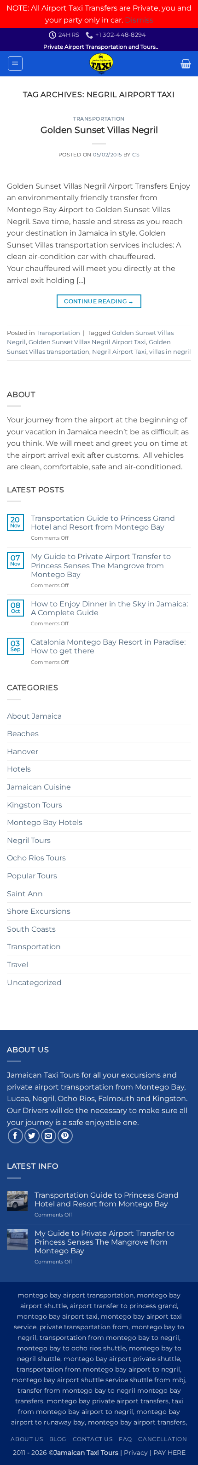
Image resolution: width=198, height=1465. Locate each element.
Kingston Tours (34, 805)
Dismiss (139, 20)
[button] (15, 63)
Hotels (19, 769)
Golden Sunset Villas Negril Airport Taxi (87, 342)
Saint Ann (25, 893)
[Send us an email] (48, 1135)
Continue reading (99, 301)
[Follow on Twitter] (32, 1135)
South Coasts (31, 929)
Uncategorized (34, 982)
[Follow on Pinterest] (65, 1135)
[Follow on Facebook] (15, 1135)
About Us (27, 1439)
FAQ (125, 1439)
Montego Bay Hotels (44, 822)
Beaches (23, 733)
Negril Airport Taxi (119, 351)
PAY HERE (169, 1452)
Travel (17, 964)
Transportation (99, 118)
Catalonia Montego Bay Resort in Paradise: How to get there (108, 646)
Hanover (22, 751)
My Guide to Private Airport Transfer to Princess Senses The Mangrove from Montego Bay (101, 565)
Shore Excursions (38, 911)
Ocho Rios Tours (36, 858)
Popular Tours (32, 875)
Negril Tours (29, 840)
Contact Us (93, 1439)
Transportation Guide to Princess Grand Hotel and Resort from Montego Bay (103, 522)
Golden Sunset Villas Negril (99, 129)
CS (136, 154)
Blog (57, 1439)
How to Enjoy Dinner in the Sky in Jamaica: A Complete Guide (109, 608)
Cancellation (162, 1439)
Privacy (136, 1452)
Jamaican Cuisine (39, 787)
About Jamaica (34, 716)
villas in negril (170, 351)
